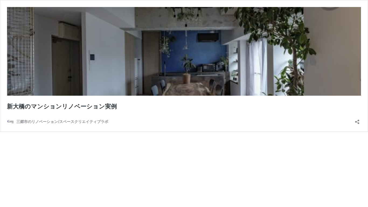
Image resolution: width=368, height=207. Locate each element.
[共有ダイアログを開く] (357, 120)
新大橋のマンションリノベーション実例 (62, 106)
